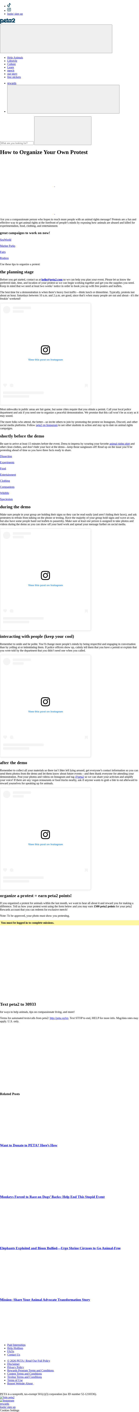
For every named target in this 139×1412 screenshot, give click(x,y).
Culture (11, 64)
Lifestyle (12, 60)
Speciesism (6, 499)
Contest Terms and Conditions (24, 1373)
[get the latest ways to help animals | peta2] (7, 22)
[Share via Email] (82, 213)
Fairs (3, 252)
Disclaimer (13, 1364)
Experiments (7, 462)
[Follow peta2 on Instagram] (7, 1400)
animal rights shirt (119, 443)
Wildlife (4, 493)
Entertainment (8, 474)
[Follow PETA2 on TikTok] (9, 6)
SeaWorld (5, 239)
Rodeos (4, 258)
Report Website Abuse (20, 1383)
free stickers (14, 77)
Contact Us (13, 1354)
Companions (7, 486)
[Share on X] (27, 185)
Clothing (5, 480)
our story (12, 73)
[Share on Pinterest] (27, 213)
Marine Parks (7, 245)
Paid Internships (16, 1344)
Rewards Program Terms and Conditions (30, 1370)
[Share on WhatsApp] (82, 185)
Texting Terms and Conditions (24, 1376)
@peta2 (79, 776)
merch (10, 70)
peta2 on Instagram (47, 425)
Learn (10, 67)
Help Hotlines (15, 1348)
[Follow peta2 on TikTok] (7, 1397)
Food (3, 468)
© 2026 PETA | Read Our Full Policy (28, 1360)
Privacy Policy (15, 1367)
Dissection (6, 456)
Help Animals (15, 57)
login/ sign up (15, 13)
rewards (11, 83)
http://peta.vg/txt (59, 1018)
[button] (63, 99)
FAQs (10, 1351)
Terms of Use (15, 1380)
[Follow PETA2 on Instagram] (9, 10)
